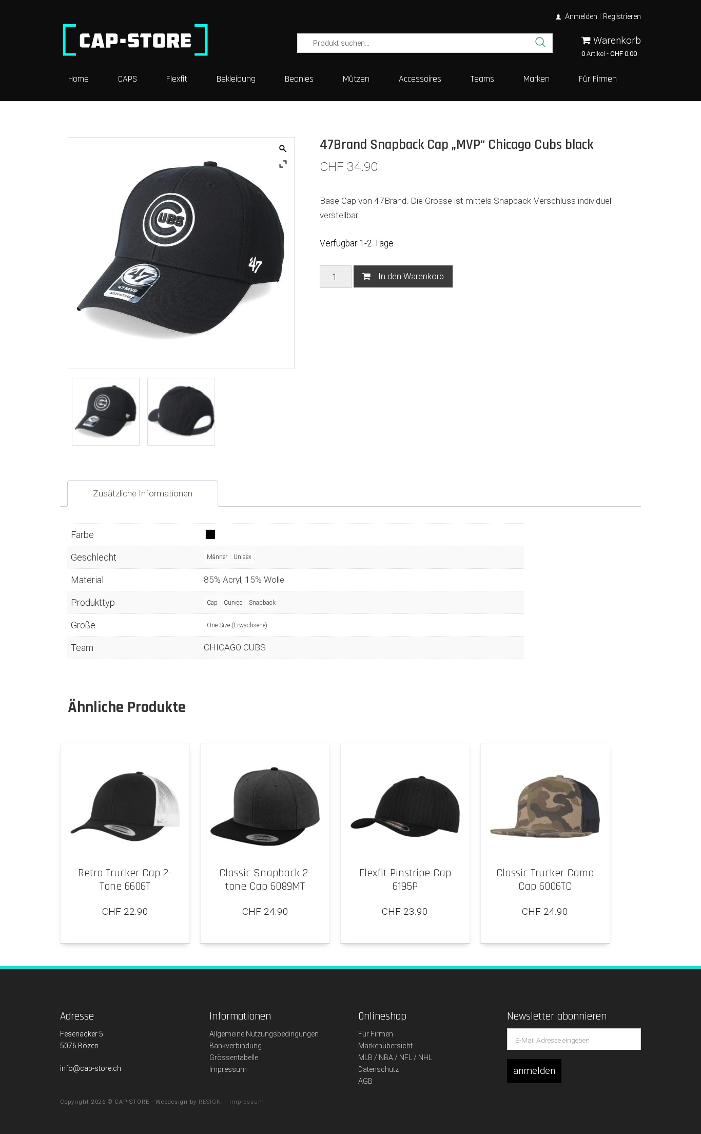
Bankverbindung (235, 1046)
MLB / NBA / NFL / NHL (395, 1057)
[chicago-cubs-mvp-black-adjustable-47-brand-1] (181, 412)
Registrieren (622, 16)
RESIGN (210, 1102)
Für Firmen (375, 1034)
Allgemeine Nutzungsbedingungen (264, 1034)
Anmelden (581, 16)
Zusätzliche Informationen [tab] (142, 493)
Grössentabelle (233, 1057)
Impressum (228, 1069)
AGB (365, 1081)
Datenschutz (378, 1069)
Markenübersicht (385, 1046)
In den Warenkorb (411, 276)
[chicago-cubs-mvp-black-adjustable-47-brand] (106, 412)
